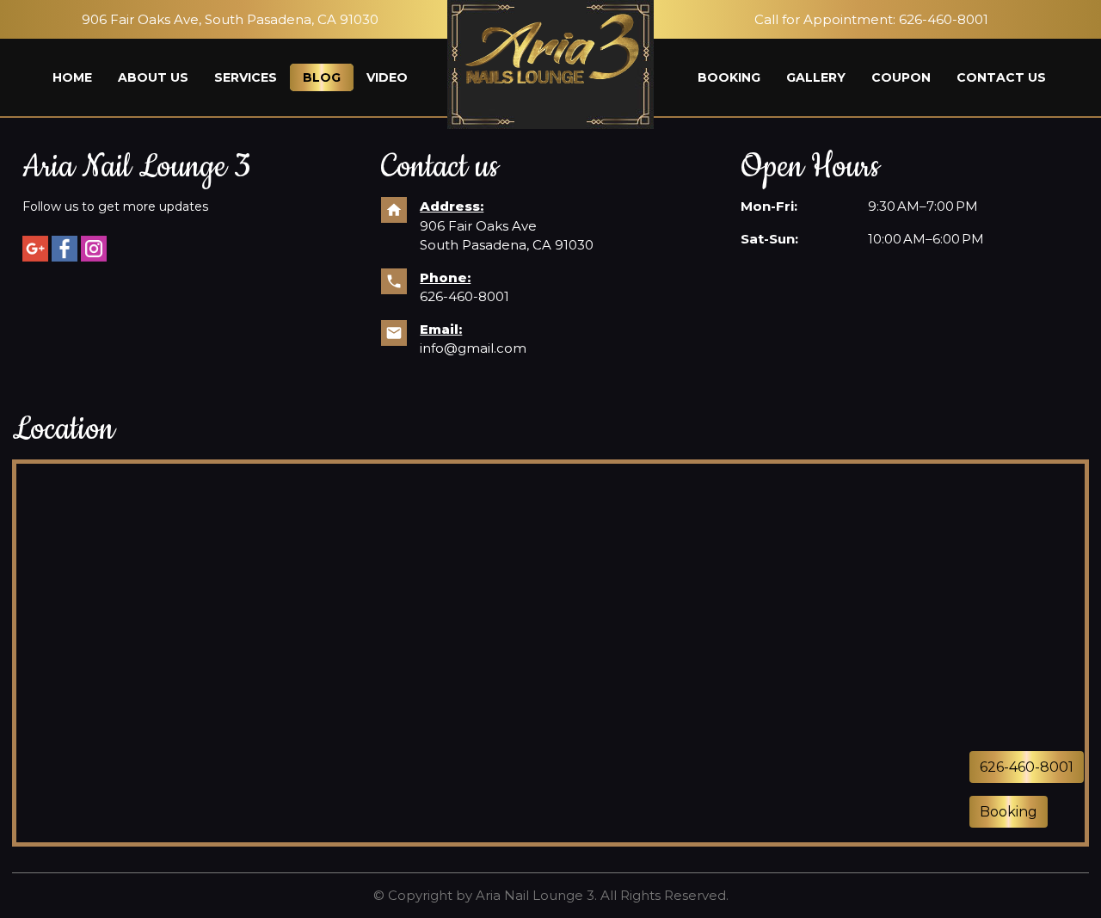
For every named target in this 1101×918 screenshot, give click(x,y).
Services (245, 77)
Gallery (816, 77)
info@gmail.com (473, 348)
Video (387, 77)
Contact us (1001, 77)
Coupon (901, 77)
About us (153, 77)
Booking (729, 77)
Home (72, 77)
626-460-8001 (943, 19)
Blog (322, 77)
